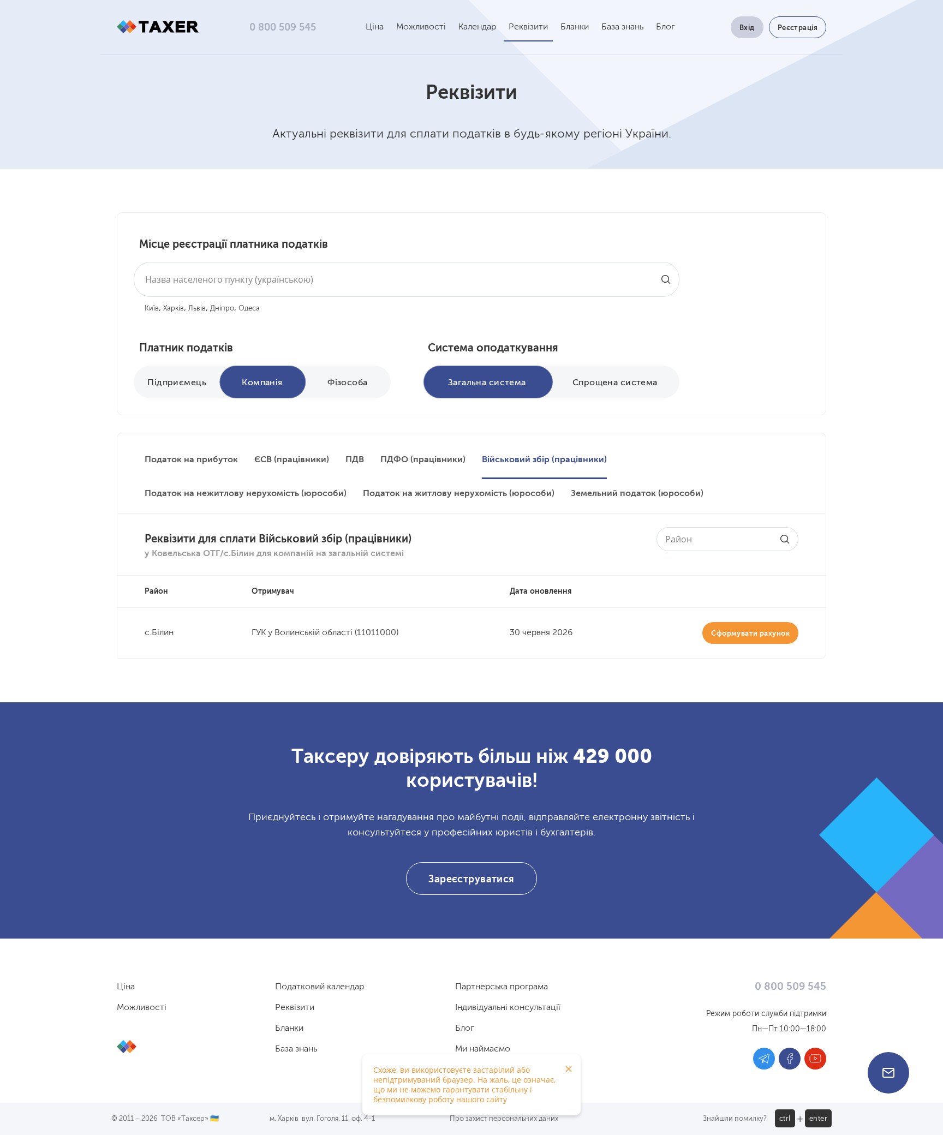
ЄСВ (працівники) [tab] (291, 460)
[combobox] (406, 279)
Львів (197, 308)
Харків (173, 308)
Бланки (574, 27)
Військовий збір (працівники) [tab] (544, 460)
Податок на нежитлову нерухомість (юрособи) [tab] (246, 493)
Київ (152, 308)
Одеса (249, 308)
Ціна (375, 27)
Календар (477, 27)
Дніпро (222, 308)
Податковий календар (319, 987)
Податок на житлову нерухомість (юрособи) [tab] (458, 493)
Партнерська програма (501, 987)
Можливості (421, 27)
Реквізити (528, 27)
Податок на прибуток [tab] (191, 460)
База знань (622, 27)
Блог (665, 27)
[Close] (568, 1069)
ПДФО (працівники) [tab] (422, 460)
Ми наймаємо (482, 1049)
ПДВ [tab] (354, 460)
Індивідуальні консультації (507, 1007)
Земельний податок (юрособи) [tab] (637, 493)
